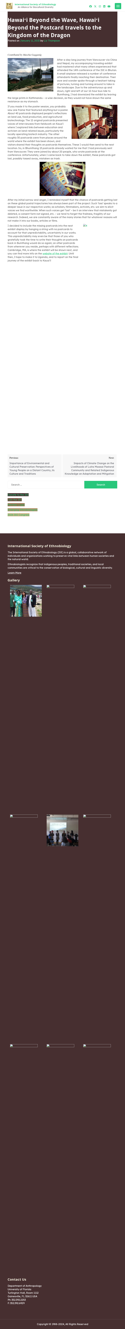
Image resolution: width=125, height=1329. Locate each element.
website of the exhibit (55, 253)
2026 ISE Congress (18, 514)
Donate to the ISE (18, 494)
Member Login (16, 504)
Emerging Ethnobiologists (23, 509)
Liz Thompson (52, 40)
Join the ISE (15, 499)
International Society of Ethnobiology (35, 4)
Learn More (14, 572)
